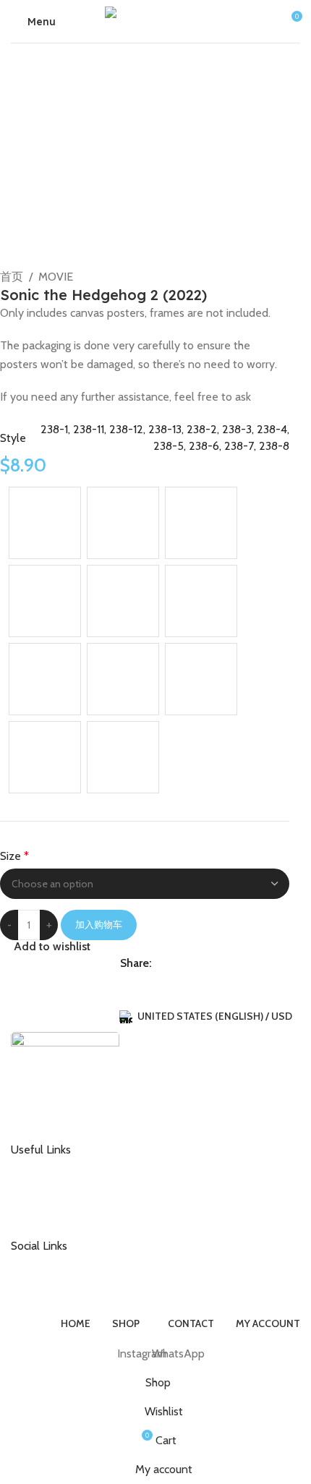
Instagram (45, 1262)
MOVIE (55, 276)
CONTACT (46, 1167)
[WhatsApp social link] (160, 963)
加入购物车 (98, 924)
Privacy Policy (53, 1213)
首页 (11, 276)
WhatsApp (46, 1286)
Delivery (41, 1190)
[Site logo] (155, 20)
